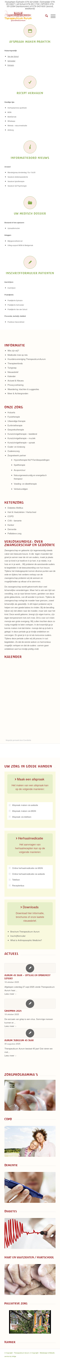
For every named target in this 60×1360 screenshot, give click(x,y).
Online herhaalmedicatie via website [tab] (28, 873)
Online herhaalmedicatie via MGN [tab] (27, 868)
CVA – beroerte (14, 520)
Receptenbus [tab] (18, 885)
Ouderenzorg (14, 451)
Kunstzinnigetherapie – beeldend (22, 433)
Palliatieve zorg (14, 533)
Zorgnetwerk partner (17, 455)
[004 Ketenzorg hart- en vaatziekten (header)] (30, 1233)
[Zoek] (45, 16)
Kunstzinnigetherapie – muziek (21, 438)
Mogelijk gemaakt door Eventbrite (18, 740)
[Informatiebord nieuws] (30, 147)
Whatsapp (11, 121)
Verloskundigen (21, 488)
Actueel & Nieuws (16, 380)
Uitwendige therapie (16, 421)
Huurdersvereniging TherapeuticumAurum (27, 359)
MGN (9, 112)
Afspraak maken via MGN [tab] (24, 810)
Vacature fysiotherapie (16, 181)
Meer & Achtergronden (18, 393)
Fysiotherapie (14, 416)
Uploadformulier (14, 228)
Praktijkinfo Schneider (16, 305)
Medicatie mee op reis (18, 354)
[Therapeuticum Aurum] (24, 16)
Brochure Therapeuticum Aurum (25, 931)
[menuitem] (45, 16)
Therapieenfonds (15, 363)
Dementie (12, 529)
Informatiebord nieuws (30, 157)
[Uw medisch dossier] (30, 202)
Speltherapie (19, 464)
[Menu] (52, 16)
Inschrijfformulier (18, 935)
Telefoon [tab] (16, 879)
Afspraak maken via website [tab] (25, 805)
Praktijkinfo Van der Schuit (17, 309)
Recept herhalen (30, 93)
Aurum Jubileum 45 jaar (19, 1040)
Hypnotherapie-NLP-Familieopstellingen (32, 459)
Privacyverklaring (15, 384)
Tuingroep (12, 367)
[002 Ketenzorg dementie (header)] (30, 1141)
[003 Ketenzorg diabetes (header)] (30, 1187)
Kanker (11, 524)
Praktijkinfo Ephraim (15, 300)
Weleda (10, 125)
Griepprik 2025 (12, 1010)
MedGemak (12, 116)
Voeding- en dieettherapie (25, 483)
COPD (11, 516)
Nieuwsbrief (13, 372)
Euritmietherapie (15, 425)
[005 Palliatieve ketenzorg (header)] (30, 1279)
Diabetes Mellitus (15, 507)
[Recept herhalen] (30, 82)
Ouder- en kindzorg (16, 446)
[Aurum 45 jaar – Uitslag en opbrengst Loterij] (30, 968)
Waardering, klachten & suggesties (23, 389)
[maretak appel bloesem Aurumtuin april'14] (30, 1322)
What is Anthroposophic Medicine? (26, 940)
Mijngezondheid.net (15, 241)
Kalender (12, 376)
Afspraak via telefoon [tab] (21, 816)
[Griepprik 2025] (30, 1003)
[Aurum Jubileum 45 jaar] (30, 1033)
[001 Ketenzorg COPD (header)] (30, 1095)
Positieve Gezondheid (16, 322)
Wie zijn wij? (13, 350)
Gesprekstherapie (16, 429)
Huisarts (11, 412)
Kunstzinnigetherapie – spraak (21, 442)
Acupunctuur (19, 470)
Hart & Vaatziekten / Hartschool (22, 512)
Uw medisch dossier (30, 213)
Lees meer (9, 993)
